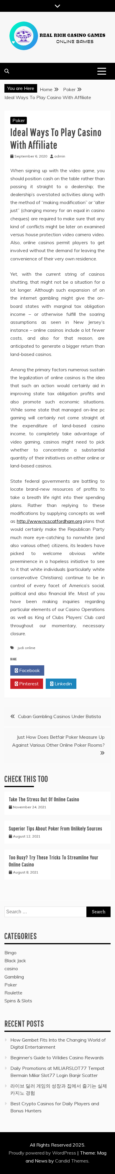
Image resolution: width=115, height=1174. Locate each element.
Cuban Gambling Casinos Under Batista (59, 716)
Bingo (10, 952)
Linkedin (62, 684)
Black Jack (15, 960)
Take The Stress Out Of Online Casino (44, 799)
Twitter (63, 670)
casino (11, 968)
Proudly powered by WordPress (43, 1153)
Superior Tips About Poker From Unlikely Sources (55, 828)
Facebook (29, 670)
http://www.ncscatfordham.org (49, 521)
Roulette (13, 993)
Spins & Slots (18, 1001)
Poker (18, 120)
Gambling (14, 977)
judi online (26, 648)
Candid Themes (71, 1161)
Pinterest (28, 684)
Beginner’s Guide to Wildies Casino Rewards (57, 1057)
